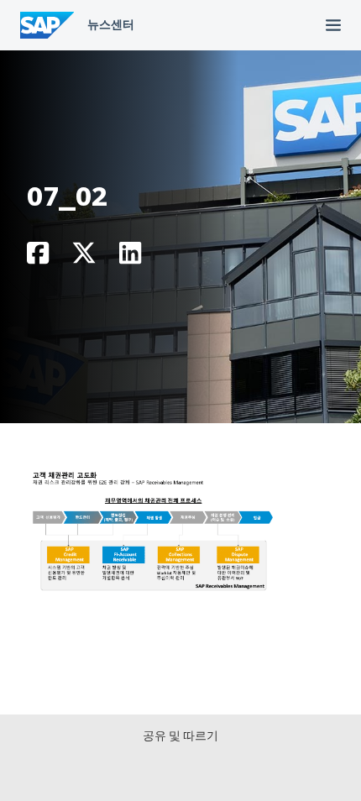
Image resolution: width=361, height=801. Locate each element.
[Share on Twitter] (84, 257)
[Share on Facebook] (38, 257)
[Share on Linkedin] (130, 257)
